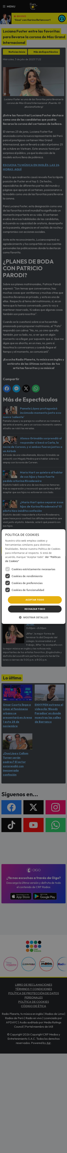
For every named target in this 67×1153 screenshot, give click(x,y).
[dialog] (33, 576)
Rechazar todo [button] (34, 609)
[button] (33, 617)
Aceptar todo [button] (35, 599)
